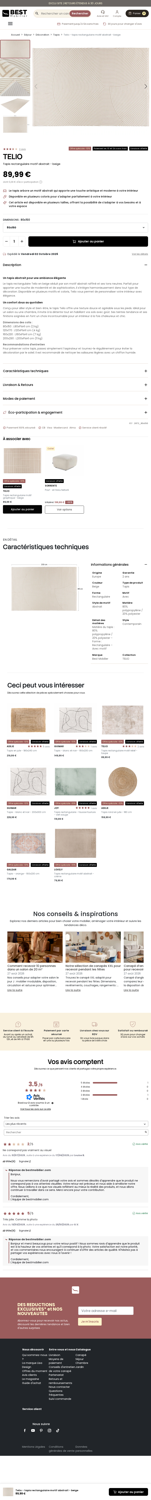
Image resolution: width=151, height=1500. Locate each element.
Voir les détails (140, 253)
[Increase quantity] (22, 241)
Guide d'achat (31, 1383)
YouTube (33, 1430)
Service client (32, 1409)
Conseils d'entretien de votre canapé (62, 1369)
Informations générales (119, 564)
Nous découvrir (33, 1349)
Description (75, 265)
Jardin (80, 1367)
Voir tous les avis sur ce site (35, 1109)
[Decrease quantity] (6, 241)
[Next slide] (146, 86)
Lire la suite (14, 990)
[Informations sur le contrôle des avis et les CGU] (52, 1103)
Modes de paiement (75, 398)
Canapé (81, 1355)
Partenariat (56, 1375)
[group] (15, 49)
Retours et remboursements (60, 1381)
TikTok (57, 1430)
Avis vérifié (142, 1144)
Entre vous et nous (62, 1349)
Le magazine (30, 1379)
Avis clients (29, 1375)
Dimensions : (16, 220)
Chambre (82, 1363)
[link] (75, 3)
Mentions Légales (33, 1447)
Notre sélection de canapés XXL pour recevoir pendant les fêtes (93, 968)
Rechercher (80, 13)
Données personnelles (84, 1449)
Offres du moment (34, 1371)
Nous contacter (59, 1387)
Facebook (24, 1430)
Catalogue (83, 1349)
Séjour (80, 1359)
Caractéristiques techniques (75, 371)
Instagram (49, 1430)
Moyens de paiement (56, 1361)
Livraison (54, 1355)
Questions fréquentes (56, 1393)
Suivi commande (60, 1399)
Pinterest (41, 1430)
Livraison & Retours (75, 385)
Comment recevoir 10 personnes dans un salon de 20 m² (31, 968)
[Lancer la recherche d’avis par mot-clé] (145, 1132)
